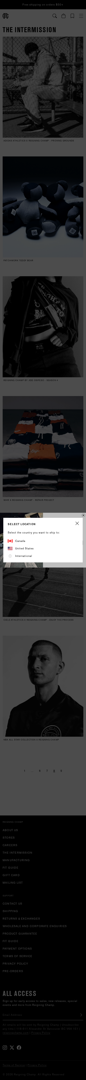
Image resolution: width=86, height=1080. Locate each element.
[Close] (77, 523)
